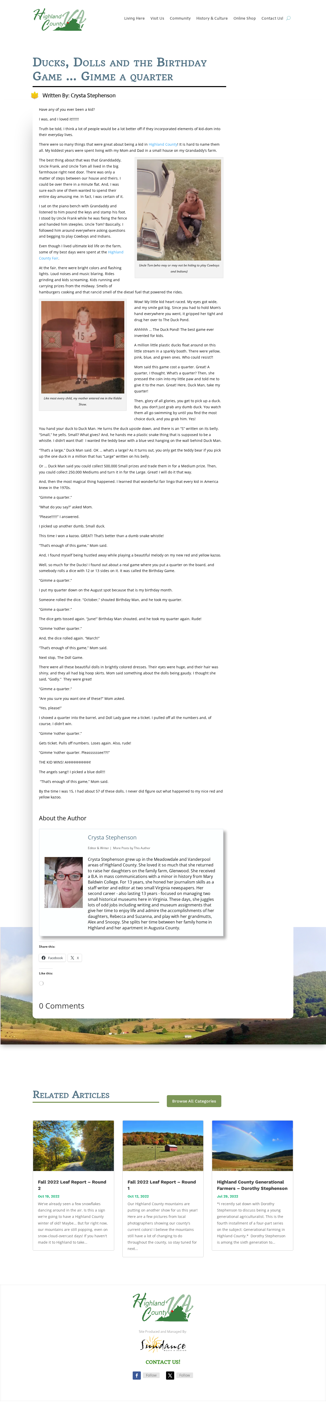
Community (180, 19)
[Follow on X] (170, 1375)
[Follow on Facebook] (137, 1375)
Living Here (134, 19)
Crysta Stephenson (112, 837)
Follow (151, 1375)
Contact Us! (272, 19)
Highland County (163, 144)
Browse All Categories (194, 1101)
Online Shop (245, 19)
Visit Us (157, 19)
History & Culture (212, 19)
